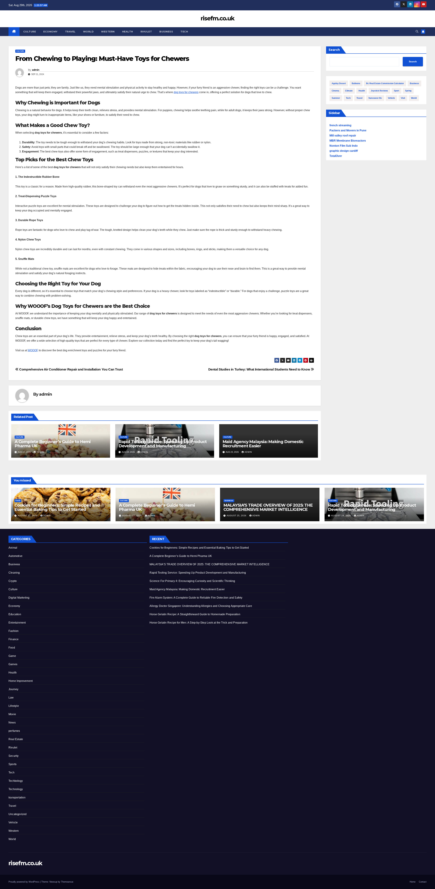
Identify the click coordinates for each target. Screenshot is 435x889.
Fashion (13, 630)
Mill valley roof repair (342, 135)
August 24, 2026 (341, 515)
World (88, 31)
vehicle (391, 98)
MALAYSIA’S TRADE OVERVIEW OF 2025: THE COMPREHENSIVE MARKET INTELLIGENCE (267, 507)
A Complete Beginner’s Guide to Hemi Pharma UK (53, 443)
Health (127, 31)
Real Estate (15, 739)
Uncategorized (17, 814)
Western (108, 31)
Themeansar (67, 882)
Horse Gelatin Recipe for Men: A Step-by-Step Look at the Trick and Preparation (199, 622)
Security (13, 755)
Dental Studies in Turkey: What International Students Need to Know (259, 369)
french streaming (340, 125)
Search (334, 50)
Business (166, 31)
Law (11, 697)
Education (14, 614)
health (362, 91)
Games (12, 664)
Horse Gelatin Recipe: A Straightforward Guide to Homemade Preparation (195, 614)
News (12, 722)
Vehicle (13, 822)
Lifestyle (13, 705)
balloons (356, 83)
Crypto (12, 581)
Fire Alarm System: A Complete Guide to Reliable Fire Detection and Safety (196, 597)
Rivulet (146, 31)
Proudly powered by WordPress (24, 882)
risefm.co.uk (217, 18)
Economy (50, 31)
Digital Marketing (18, 597)
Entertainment (17, 622)
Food (17, 501)
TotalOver (335, 155)
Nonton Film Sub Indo (343, 145)
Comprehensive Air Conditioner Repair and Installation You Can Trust (71, 369)
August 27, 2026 (28, 515)
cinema (335, 91)
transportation (16, 797)
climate (349, 91)
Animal (12, 547)
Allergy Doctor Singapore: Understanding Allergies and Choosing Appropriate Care (201, 606)
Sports (12, 764)
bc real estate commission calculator (385, 83)
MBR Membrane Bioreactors (347, 140)
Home (412, 882)
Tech (184, 31)
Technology (15, 789)
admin (35, 69)
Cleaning (14, 572)
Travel (70, 31)
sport (396, 91)
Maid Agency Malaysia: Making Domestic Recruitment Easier (263, 443)
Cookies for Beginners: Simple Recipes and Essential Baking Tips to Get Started (57, 507)
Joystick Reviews (379, 91)
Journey (13, 689)
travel (359, 98)
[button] (417, 31)
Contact (423, 882)
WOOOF (33, 350)
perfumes (14, 730)
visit (403, 98)
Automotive (15, 556)
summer (336, 98)
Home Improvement (20, 680)
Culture (29, 31)
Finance (13, 639)
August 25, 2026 (237, 515)
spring (408, 91)
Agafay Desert (339, 83)
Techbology (15, 780)
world (414, 98)
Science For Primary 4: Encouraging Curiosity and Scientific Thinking (192, 581)
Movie (12, 714)
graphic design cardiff (343, 150)
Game (12, 655)
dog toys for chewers (186, 92)
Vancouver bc (375, 98)
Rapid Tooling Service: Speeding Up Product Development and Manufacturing (163, 443)
